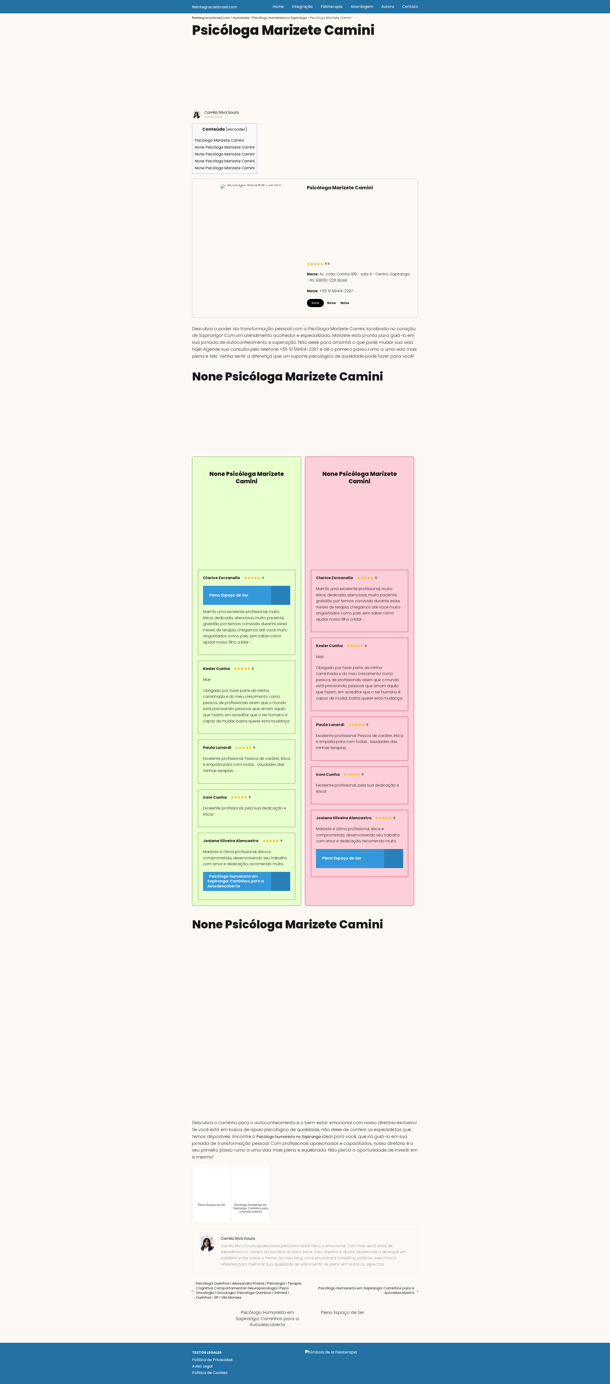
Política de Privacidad (212, 1360)
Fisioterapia (331, 6)
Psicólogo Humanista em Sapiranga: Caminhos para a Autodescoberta (366, 1290)
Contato (410, 6)
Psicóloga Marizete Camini (219, 140)
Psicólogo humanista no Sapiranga (288, 1136)
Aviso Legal (202, 1366)
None (315, 303)
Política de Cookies (210, 1372)
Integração (302, 6)
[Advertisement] (305, 74)
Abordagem (362, 6)
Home (278, 6)
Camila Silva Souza (221, 112)
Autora (387, 6)
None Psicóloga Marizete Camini (224, 147)
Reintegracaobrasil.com (214, 7)
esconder (236, 129)
